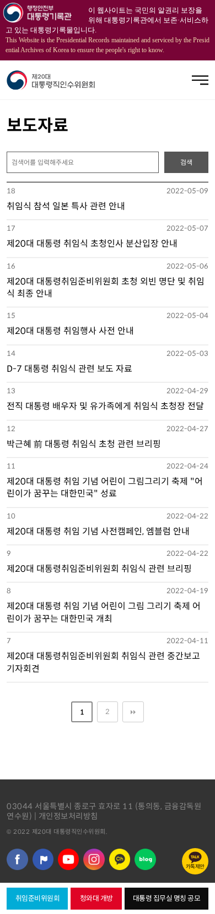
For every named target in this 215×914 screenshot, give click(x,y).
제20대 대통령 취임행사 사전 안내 (70, 331)
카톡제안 (195, 866)
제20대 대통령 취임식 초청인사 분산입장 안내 (92, 243)
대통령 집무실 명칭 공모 (167, 898)
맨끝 (132, 711)
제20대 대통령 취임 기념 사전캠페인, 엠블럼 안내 (98, 531)
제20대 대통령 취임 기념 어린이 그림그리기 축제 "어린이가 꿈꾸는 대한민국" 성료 (105, 487)
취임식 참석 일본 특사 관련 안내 (66, 206)
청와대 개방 (96, 898)
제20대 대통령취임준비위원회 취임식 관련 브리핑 (99, 569)
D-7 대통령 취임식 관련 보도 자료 (69, 369)
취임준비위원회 (37, 898)
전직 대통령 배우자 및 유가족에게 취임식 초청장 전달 (105, 406)
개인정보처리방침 (68, 816)
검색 (186, 162)
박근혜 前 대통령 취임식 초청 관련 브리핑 (84, 444)
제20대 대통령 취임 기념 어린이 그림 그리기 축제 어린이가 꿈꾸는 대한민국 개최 (104, 612)
